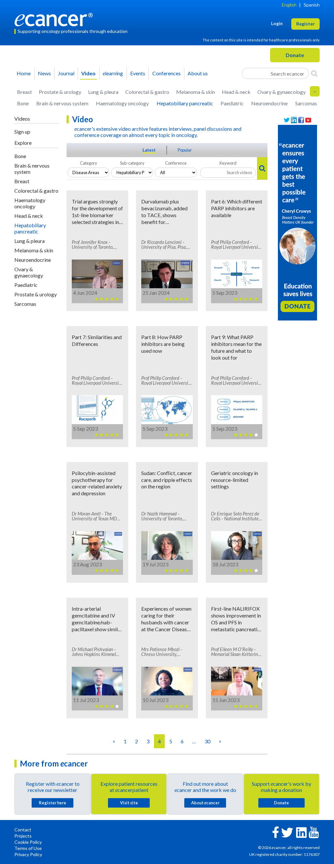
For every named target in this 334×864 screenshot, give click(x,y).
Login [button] (277, 23)
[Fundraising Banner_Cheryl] (297, 222)
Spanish (312, 4)
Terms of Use (28, 848)
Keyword (228, 163)
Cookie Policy (28, 842)
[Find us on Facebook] (301, 120)
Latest (149, 150)
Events (137, 73)
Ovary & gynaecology (281, 92)
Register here (52, 802)
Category (88, 163)
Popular (185, 150)
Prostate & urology (60, 92)
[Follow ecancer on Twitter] (287, 832)
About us (198, 73)
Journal (66, 73)
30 (207, 741)
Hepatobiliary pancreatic (185, 103)
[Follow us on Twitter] (287, 120)
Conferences (166, 73)
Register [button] (305, 23)
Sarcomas (306, 103)
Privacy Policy (28, 854)
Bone (23, 103)
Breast (24, 92)
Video (88, 73)
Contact (22, 829)
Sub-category (132, 163)
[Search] (314, 73)
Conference (176, 163)
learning (113, 73)
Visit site (129, 802)
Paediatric (232, 103)
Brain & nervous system (62, 103)
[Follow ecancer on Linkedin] (301, 832)
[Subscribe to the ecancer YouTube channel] (314, 831)
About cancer (205, 802)
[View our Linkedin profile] (294, 120)
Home (24, 73)
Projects (23, 836)
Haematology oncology (122, 103)
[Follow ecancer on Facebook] (276, 831)
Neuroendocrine (269, 103)
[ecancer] (55, 19)
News (44, 73)
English (289, 4)
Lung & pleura (103, 92)
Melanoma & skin (195, 92)
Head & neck (236, 92)
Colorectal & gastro (147, 92)
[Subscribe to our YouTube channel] (308, 120)
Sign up (22, 131)
